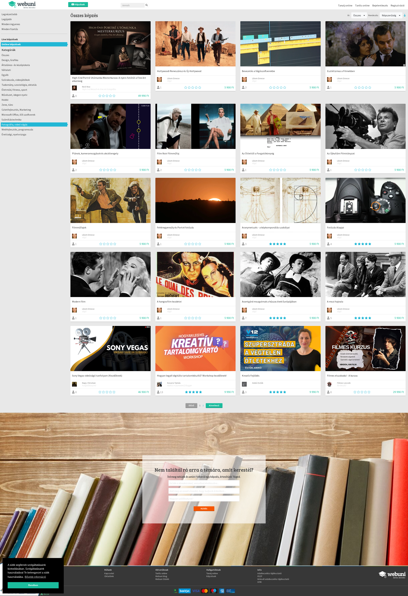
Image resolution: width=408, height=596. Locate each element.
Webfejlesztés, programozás (17, 129)
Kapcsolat (109, 573)
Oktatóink (109, 576)
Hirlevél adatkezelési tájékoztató (273, 579)
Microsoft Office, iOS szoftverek (18, 114)
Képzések (79, 4)
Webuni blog (161, 576)
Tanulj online (345, 5)
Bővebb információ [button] (35, 577)
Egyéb (5, 74)
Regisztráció (397, 5)
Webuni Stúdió (162, 579)
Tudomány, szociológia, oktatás (19, 84)
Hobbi (5, 99)
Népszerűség (389, 15)
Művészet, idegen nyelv (14, 94)
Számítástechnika (11, 119)
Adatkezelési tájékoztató (269, 573)
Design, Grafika (10, 60)
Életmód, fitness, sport (14, 89)
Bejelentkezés (380, 5)
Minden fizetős (10, 29)
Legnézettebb (9, 14)
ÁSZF (259, 576)
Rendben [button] (33, 585)
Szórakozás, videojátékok (16, 79)
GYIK (259, 582)
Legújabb (7, 19)
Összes (5, 55)
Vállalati (6, 70)
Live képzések (10, 39)
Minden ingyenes (11, 24)
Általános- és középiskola (16, 65)
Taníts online (362, 5)
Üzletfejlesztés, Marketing (16, 109)
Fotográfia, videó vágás (14, 124)
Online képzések (11, 44)
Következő (214, 405)
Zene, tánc (7, 104)
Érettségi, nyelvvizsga (14, 134)
